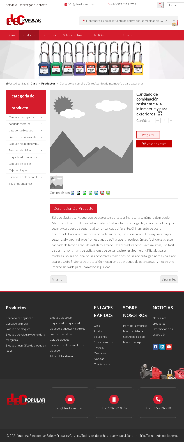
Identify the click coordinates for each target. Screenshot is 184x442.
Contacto (40, 5)
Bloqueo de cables (20, 163)
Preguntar (148, 134)
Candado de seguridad (22, 117)
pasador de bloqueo (21, 130)
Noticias (99, 358)
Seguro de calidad (134, 336)
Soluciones (100, 336)
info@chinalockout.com (82, 4)
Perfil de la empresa (135, 325)
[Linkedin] (162, 346)
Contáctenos (102, 364)
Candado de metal (17, 323)
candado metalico (20, 123)
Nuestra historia (133, 331)
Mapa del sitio (135, 436)
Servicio (11, 5)
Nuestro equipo (132, 342)
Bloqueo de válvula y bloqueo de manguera (27, 137)
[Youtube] (169, 346)
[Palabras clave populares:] (160, 5)
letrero (172, 436)
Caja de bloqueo (19, 170)
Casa (97, 325)
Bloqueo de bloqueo (18, 329)
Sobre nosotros (103, 342)
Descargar (25, 5)
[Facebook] (155, 346)
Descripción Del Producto (73, 208)
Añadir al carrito (156, 143)
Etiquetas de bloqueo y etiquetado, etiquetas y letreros (27, 157)
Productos (100, 331)
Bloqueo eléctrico (20, 150)
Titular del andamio (61, 356)
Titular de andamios (21, 183)
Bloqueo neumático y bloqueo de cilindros (27, 143)
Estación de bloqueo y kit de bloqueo (27, 177)
